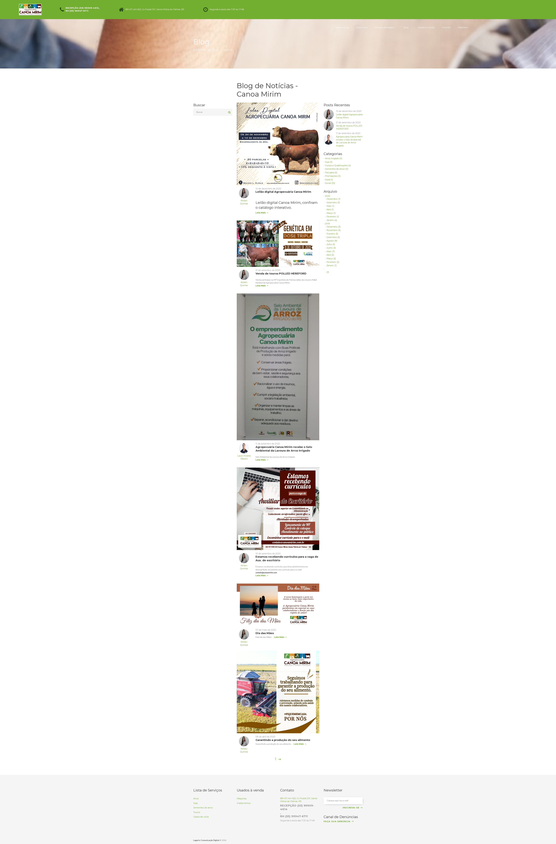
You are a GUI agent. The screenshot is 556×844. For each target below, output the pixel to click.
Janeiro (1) (331, 265)
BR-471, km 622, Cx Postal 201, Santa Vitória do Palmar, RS (154, 9)
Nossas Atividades (384, 27)
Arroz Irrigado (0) (333, 158)
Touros (196, 812)
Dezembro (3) (334, 226)
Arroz (196, 798)
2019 (327, 223)
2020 (327, 196)
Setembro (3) (333, 202)
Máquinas (241, 798)
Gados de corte (201, 816)
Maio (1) (330, 206)
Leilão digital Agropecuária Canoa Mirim (283, 191)
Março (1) (331, 213)
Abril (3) (330, 255)
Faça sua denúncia (337, 821)
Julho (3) (331, 244)
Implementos (244, 803)
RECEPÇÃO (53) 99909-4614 (82, 8)
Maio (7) (331, 251)
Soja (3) (328, 162)
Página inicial (342, 27)
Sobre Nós (361, 27)
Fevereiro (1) (333, 216)
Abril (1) (330, 209)
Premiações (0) (333, 176)
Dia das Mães (265, 633)
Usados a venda (426, 27)
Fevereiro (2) (333, 262)
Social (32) (330, 183)
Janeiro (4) (332, 220)
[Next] (279, 759)
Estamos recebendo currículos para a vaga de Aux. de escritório (287, 558)
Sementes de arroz (203, 807)
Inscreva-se (351, 807)
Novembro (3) (334, 230)
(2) (328, 272)
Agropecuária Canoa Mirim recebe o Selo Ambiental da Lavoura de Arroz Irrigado (284, 448)
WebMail (462, 27)
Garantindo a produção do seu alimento (283, 740)
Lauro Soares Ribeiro (244, 457)
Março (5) (331, 258)
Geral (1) (329, 179)
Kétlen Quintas (244, 202)
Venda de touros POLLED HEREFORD (281, 273)
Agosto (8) (332, 240)
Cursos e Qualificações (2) (338, 165)
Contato (446, 27)
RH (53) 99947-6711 (77, 11)
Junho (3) (331, 248)
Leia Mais (261, 212)
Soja (195, 803)
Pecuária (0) (331, 172)
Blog (406, 27)
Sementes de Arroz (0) (336, 169)
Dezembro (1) (333, 199)
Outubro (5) (332, 233)
